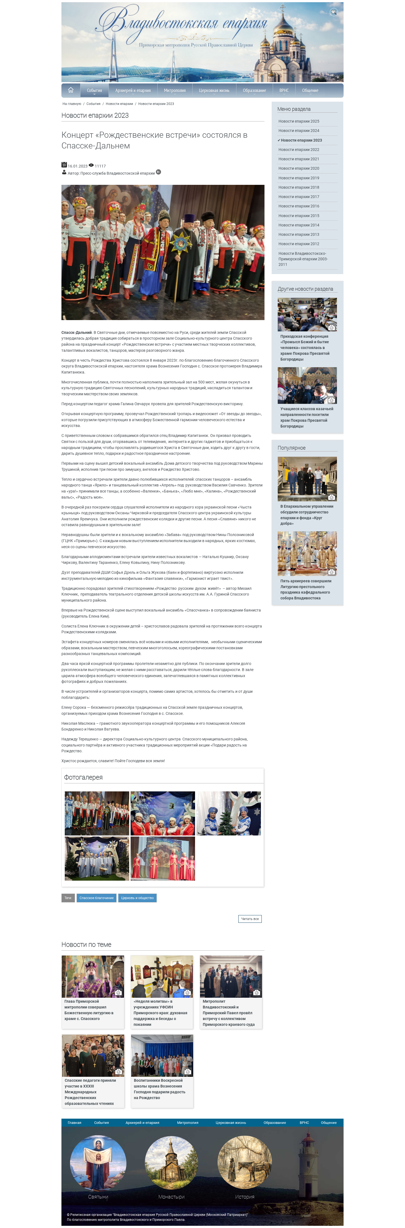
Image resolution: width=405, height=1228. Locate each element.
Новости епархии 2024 (299, 130)
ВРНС (284, 90)
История (245, 1197)
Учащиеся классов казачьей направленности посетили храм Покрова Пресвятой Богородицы (306, 418)
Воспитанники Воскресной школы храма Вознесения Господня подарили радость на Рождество (159, 1089)
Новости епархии (119, 104)
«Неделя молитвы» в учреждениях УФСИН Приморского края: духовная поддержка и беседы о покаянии (160, 1013)
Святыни (98, 1197)
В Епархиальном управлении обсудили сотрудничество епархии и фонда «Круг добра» (306, 515)
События (94, 90)
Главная (74, 1123)
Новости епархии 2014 (299, 225)
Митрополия (175, 90)
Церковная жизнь (214, 90)
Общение (310, 90)
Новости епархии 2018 (299, 187)
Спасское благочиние (97, 898)
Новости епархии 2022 (299, 149)
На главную (72, 104)
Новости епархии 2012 (299, 244)
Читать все (250, 919)
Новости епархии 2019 (299, 178)
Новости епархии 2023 (156, 104)
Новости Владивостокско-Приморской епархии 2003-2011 (303, 259)
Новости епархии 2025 (299, 121)
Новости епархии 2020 (299, 168)
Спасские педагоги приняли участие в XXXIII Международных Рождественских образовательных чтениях (90, 1092)
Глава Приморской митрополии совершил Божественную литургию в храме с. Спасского (89, 1010)
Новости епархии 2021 (299, 159)
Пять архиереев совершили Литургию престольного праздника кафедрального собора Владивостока (305, 590)
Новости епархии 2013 (299, 234)
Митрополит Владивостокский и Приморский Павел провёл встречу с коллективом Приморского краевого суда (229, 1013)
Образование (254, 90)
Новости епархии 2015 (299, 215)
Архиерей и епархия (133, 90)
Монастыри (171, 1197)
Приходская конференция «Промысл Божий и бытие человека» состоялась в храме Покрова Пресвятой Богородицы (305, 348)
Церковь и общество (137, 898)
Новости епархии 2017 (299, 196)
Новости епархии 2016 (299, 206)
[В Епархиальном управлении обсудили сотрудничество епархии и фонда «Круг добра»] (307, 500)
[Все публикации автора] (158, 173)
